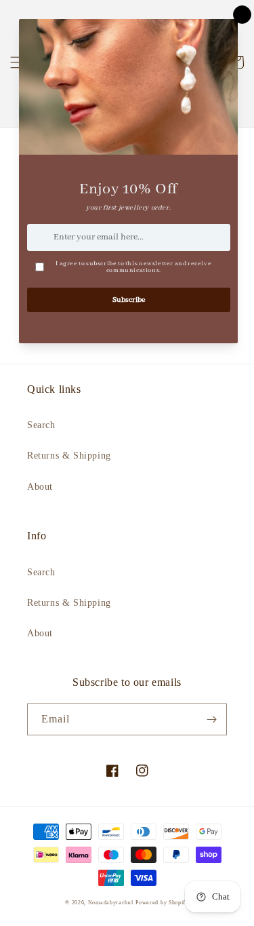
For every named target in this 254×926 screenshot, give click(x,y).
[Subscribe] (211, 719)
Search (41, 425)
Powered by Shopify (162, 903)
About (40, 487)
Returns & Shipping (69, 455)
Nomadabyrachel (110, 903)
